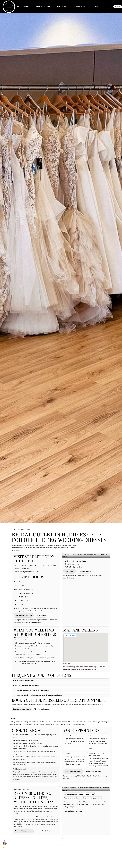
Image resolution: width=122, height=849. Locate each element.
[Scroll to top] (117, 843)
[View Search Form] (18, 6)
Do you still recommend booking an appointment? (32, 690)
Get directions (41, 615)
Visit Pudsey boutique (42, 709)
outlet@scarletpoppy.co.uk (29, 572)
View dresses (69, 571)
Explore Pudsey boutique (73, 811)
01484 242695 (26, 569)
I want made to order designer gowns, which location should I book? (38, 695)
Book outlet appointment (23, 615)
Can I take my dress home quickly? (27, 685)
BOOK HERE (118, 6)
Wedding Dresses (43, 6)
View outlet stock (42, 831)
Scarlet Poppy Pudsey (32, 622)
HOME (26, 6)
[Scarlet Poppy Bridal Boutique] (9, 6)
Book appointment (84, 571)
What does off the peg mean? (25, 680)
